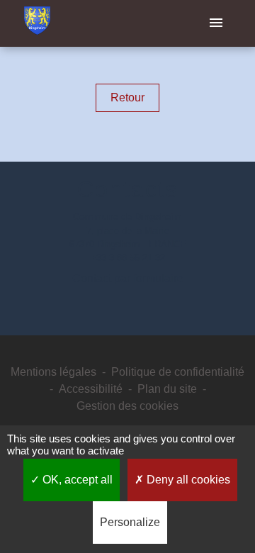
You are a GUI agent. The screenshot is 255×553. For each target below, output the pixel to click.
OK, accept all (76, 480)
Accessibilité (91, 389)
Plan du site (167, 389)
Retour (127, 97)
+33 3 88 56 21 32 (128, 257)
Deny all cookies (187, 480)
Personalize (130, 522)
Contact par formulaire (127, 278)
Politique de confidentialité (177, 372)
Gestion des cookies (127, 406)
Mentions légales (53, 372)
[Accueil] (37, 23)
